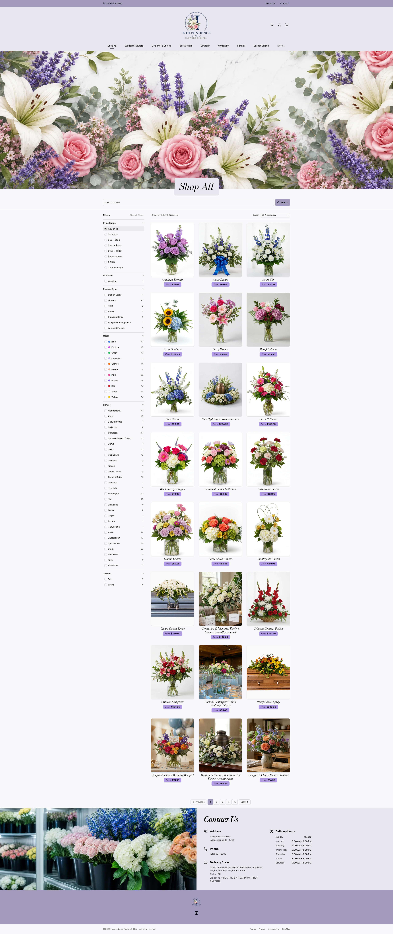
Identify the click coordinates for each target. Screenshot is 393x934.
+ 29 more (215, 880)
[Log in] (279, 25)
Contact (284, 3)
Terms (253, 929)
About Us (270, 3)
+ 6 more (240, 870)
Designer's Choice (161, 45)
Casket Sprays (261, 45)
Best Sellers (186, 45)
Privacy (262, 929)
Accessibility (273, 929)
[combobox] (275, 215)
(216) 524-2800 (114, 3)
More (280, 45)
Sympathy (223, 45)
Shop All (112, 45)
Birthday (205, 45)
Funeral (241, 45)
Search (284, 202)
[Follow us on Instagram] (196, 913)
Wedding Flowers (134, 45)
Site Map (286, 929)
